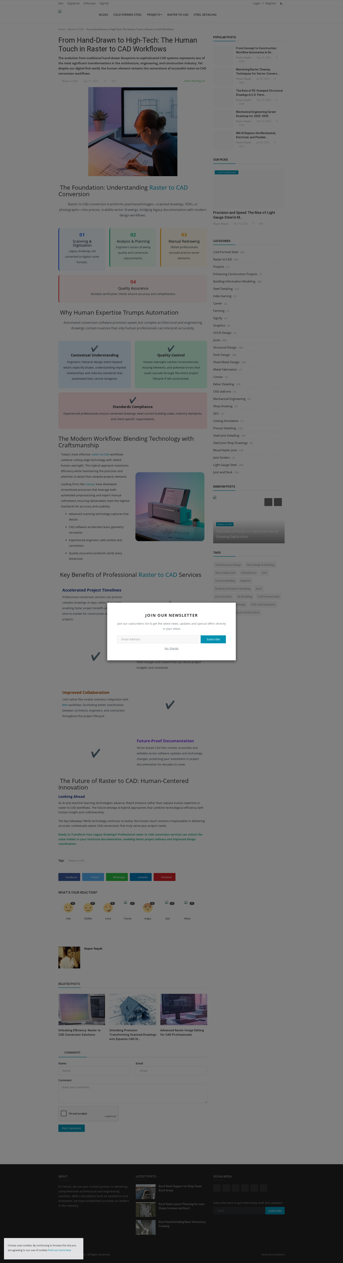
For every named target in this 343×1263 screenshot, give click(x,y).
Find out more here (59, 1250)
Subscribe (213, 639)
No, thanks (172, 648)
